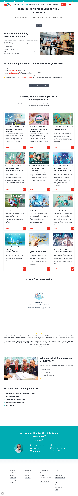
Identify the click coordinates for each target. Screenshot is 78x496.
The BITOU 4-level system (15, 472)
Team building (35, 104)
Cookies (56, 484)
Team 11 (8, 211)
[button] (2, 493)
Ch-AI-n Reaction (35, 211)
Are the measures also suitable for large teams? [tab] (15, 399)
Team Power (12, 470)
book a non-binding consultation (39, 85)
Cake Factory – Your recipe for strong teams (38, 130)
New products (43, 472)
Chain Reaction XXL (60, 129)
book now (39, 25)
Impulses (42, 475)
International (27, 472)
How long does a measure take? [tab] (12, 396)
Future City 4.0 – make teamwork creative (13, 250)
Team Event (12, 475)
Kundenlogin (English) (44, 481)
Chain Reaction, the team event (45, 478)
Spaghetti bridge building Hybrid (38, 252)
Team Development (14, 480)
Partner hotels (28, 470)
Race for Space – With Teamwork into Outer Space (63, 250)
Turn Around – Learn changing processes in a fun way (14, 170)
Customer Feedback (44, 470)
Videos (56, 489)
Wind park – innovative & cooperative (13, 130)
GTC (56, 480)
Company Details (58, 487)
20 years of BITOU (59, 475)
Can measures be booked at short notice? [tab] (14, 402)
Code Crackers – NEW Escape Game (37, 169)
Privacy (56, 482)
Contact (63, 4)
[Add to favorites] (24, 147)
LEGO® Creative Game (61, 211)
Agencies (27, 475)
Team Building (13, 477)
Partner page (27, 477)
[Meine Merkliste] (73, 4)
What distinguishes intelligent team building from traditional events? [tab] (20, 393)
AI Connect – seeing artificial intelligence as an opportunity (62, 170)
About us (57, 472)
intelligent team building (27, 77)
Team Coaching (13, 482)
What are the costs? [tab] (9, 405)
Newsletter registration (60, 477)
